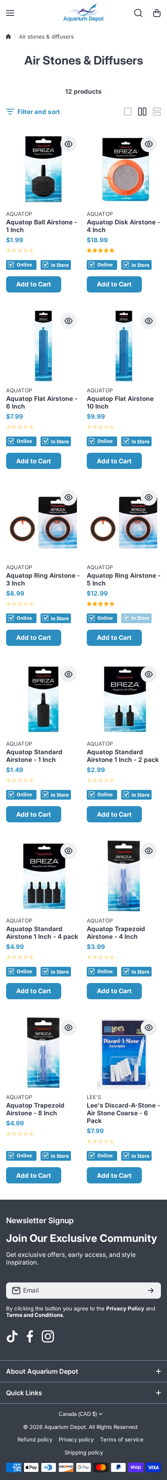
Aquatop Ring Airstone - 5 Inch (124, 579)
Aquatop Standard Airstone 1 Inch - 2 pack (123, 756)
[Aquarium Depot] (83, 13)
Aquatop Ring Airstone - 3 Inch (43, 579)
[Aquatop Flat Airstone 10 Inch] (124, 346)
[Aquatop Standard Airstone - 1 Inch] (43, 699)
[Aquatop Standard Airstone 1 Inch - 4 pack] (43, 876)
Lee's (94, 1097)
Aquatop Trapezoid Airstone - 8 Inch (35, 1109)
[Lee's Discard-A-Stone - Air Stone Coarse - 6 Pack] (124, 1052)
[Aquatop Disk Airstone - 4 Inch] (124, 169)
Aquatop (19, 214)
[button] (157, 13)
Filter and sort (38, 112)
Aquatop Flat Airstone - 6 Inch (41, 402)
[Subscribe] (151, 1290)
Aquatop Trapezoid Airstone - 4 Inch (116, 932)
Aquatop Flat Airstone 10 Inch (120, 402)
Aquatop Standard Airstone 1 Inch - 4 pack (42, 932)
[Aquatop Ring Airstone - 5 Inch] (124, 522)
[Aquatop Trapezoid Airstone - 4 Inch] (124, 876)
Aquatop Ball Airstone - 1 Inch (41, 226)
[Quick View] (68, 144)
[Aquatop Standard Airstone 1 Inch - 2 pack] (124, 699)
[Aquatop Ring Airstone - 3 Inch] (43, 522)
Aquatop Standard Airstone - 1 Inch (34, 756)
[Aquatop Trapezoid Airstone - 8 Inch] (43, 1052)
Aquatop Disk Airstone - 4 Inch (123, 226)
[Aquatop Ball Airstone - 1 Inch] (43, 169)
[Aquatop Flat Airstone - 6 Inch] (43, 346)
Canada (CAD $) (78, 1414)
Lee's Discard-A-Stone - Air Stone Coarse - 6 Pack (123, 1113)
